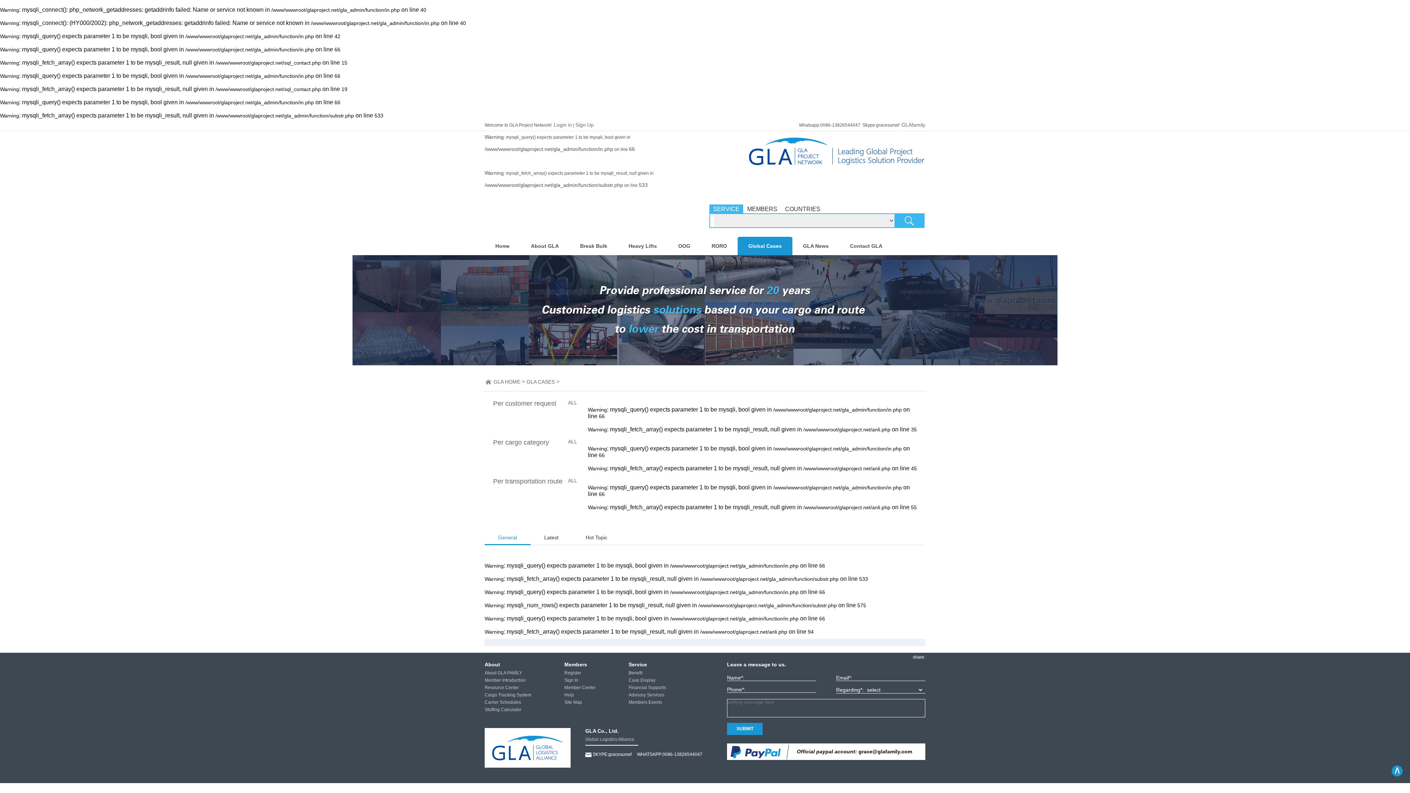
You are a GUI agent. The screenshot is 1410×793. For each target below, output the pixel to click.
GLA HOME (507, 382)
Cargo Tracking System (508, 695)
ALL (572, 403)
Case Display (642, 680)
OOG (684, 246)
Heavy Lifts (643, 246)
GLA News (816, 246)
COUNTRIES (802, 209)
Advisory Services (646, 695)
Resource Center (502, 687)
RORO (719, 246)
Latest (551, 537)
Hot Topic (596, 537)
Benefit (636, 673)
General (507, 537)
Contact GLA (866, 246)
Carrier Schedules (503, 702)
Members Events (645, 702)
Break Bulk (593, 246)
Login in (563, 125)
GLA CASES (541, 382)
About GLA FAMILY (503, 673)
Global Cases (765, 246)
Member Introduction (505, 680)
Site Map (573, 702)
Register (572, 673)
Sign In (571, 680)
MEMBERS (762, 209)
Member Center (580, 687)
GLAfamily (913, 125)
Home (502, 246)
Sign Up (584, 125)
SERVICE (726, 209)
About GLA (545, 246)
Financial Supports (647, 687)
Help (569, 695)
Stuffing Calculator (503, 709)
